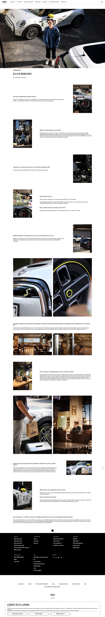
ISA (34, 559)
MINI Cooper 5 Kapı (18, 541)
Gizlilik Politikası (37, 566)
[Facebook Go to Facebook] (53, 557)
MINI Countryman (17, 549)
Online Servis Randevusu (58, 538)
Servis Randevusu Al (57, 543)
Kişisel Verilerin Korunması (39, 563)
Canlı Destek (16, 561)
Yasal (35, 568)
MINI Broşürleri (76, 547)
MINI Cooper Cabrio (18, 543)
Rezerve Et (36, 543)
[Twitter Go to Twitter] (56, 557)
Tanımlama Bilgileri (37, 570)
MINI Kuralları (76, 541)
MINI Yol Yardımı (56, 541)
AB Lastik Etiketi (37, 561)
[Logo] (52, 595)
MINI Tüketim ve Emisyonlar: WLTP (41, 557)
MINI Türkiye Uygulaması (78, 543)
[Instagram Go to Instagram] (61, 557)
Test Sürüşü (36, 541)
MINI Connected (76, 545)
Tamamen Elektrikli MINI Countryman (21, 547)
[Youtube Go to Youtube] (59, 557)
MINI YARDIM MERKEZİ (19, 557)
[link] (19, 2)
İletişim (15, 559)
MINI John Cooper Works (19, 545)
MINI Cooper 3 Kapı (18, 538)
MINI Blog (75, 538)
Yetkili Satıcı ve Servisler (58, 545)
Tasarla (35, 538)
